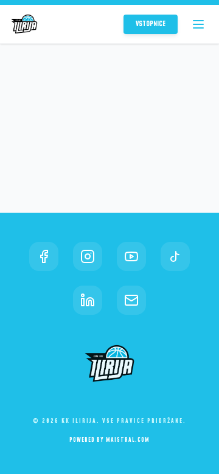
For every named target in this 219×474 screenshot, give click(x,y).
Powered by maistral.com (109, 440)
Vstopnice (150, 24)
